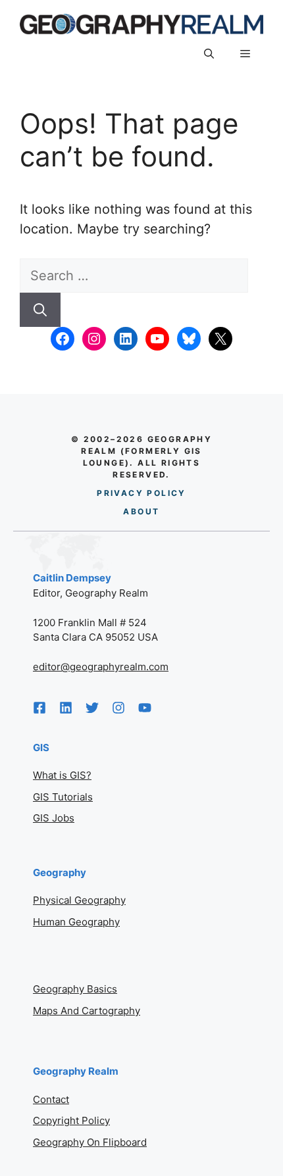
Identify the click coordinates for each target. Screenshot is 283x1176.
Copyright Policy (71, 1120)
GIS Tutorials (63, 797)
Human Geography (76, 922)
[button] (209, 54)
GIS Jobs (53, 818)
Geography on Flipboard (90, 1142)
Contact (51, 1099)
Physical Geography (79, 900)
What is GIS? (62, 775)
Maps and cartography (86, 1010)
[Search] (40, 310)
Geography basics (75, 989)
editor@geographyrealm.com (100, 666)
